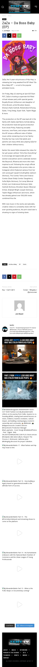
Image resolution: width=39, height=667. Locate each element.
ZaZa (24, 264)
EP (20, 264)
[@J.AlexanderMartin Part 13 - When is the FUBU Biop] (19, 604)
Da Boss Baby (13, 264)
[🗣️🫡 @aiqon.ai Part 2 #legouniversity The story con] (19, 390)
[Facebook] (4, 35)
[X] (9, 35)
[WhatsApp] (19, 35)
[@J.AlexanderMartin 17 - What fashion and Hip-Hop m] (19, 461)
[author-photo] (19, 311)
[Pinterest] (14, 35)
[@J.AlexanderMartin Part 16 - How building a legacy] (19, 497)
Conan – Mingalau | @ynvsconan (30, 291)
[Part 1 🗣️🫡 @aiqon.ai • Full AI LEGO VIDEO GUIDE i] (19, 354)
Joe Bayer (7, 30)
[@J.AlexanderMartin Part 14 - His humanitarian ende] (19, 568)
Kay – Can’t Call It (8, 290)
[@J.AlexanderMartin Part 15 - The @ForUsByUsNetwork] (19, 533)
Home (4, 16)
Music (9, 16)
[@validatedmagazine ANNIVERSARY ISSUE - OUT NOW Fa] (19, 425)
